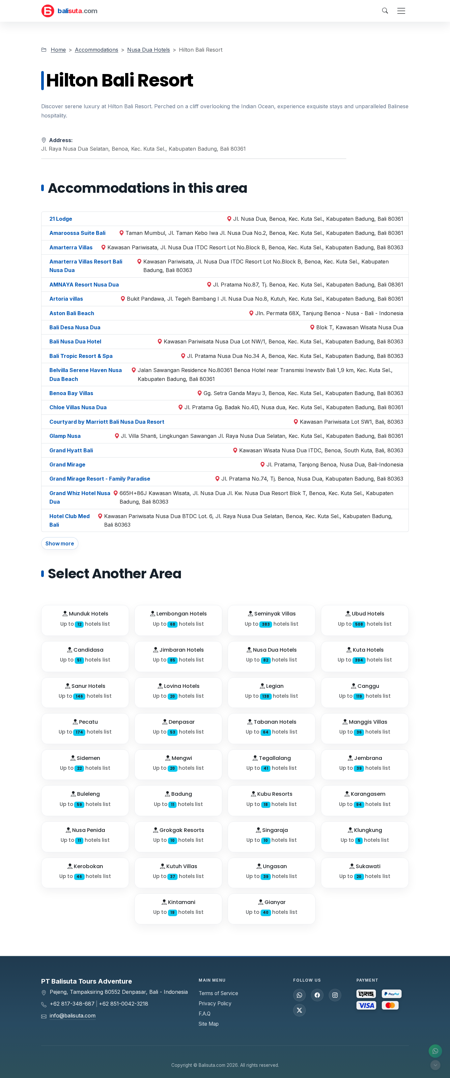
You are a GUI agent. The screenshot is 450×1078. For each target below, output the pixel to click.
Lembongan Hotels (181, 613)
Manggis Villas (367, 722)
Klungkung (367, 830)
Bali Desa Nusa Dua (74, 327)
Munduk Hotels (88, 613)
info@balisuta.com (73, 1015)
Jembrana (367, 758)
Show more (59, 543)
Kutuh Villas (181, 866)
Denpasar (181, 722)
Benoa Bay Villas (71, 393)
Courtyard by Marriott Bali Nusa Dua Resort (106, 421)
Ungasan (274, 866)
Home (58, 49)
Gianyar (274, 902)
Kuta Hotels (368, 650)
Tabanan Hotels (274, 722)
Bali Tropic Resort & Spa (81, 356)
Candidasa (87, 650)
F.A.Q (205, 1014)
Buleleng (88, 794)
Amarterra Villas (71, 247)
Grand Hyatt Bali (71, 450)
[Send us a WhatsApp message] (299, 995)
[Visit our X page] (299, 1010)
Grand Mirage (67, 464)
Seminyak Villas (274, 613)
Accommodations (96, 49)
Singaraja (274, 830)
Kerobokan (87, 866)
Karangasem (367, 794)
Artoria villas (66, 298)
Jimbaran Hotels (181, 650)
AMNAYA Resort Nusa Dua (84, 284)
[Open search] (385, 11)
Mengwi (181, 758)
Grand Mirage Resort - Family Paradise (99, 478)
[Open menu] (401, 10)
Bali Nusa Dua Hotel (75, 341)
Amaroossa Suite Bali (77, 233)
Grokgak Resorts (181, 830)
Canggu (367, 686)
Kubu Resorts (274, 794)
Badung (181, 794)
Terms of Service (218, 993)
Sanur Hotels (87, 686)
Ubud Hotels (367, 613)
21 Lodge (60, 218)
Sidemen (87, 758)
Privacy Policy (215, 1003)
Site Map (209, 1024)
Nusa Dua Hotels (148, 49)
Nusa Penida (88, 830)
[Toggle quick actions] (435, 1065)
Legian (274, 686)
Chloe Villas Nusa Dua (78, 407)
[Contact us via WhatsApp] (435, 1051)
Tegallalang (274, 758)
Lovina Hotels (181, 686)
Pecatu (88, 722)
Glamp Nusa (65, 436)
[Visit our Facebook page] (317, 995)
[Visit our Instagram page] (335, 995)
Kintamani (181, 902)
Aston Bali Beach (71, 313)
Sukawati (367, 866)
